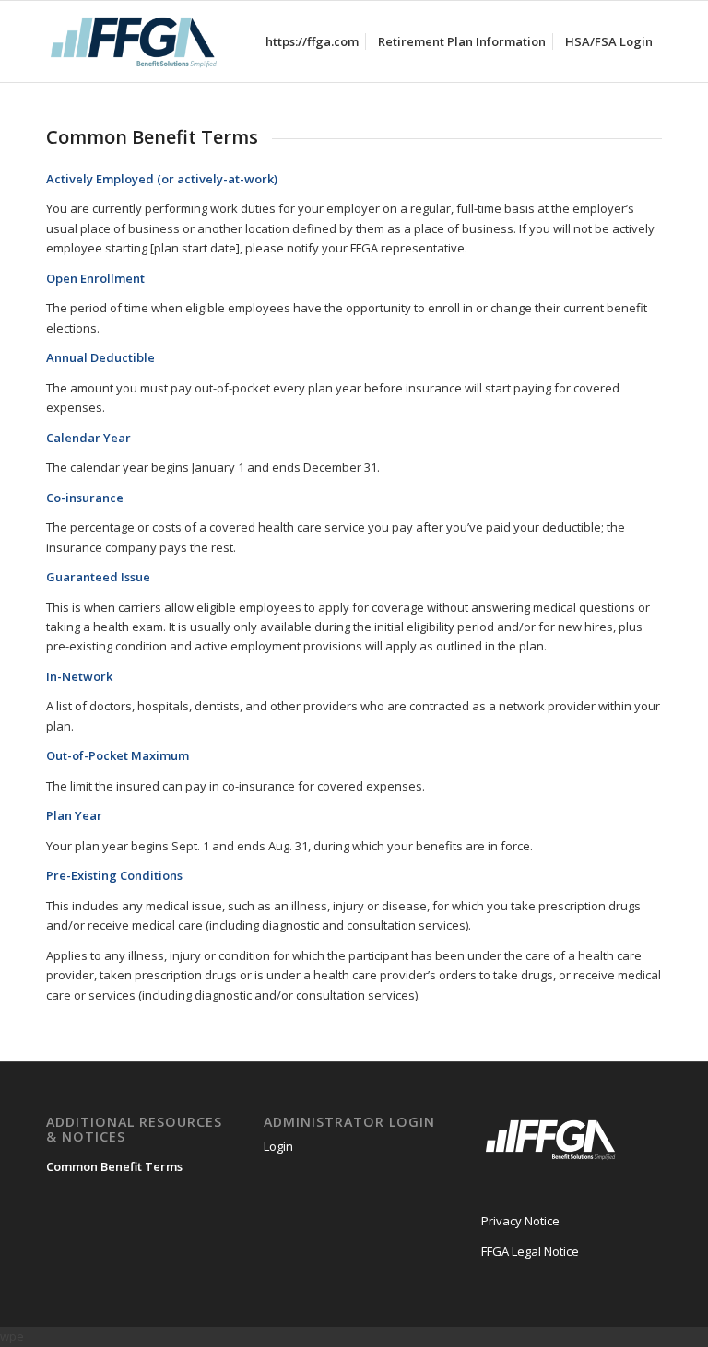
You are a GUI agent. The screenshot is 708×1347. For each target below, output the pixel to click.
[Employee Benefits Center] (133, 41)
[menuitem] (312, 41)
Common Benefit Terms (114, 1166)
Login (278, 1146)
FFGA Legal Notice (530, 1251)
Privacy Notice (520, 1220)
